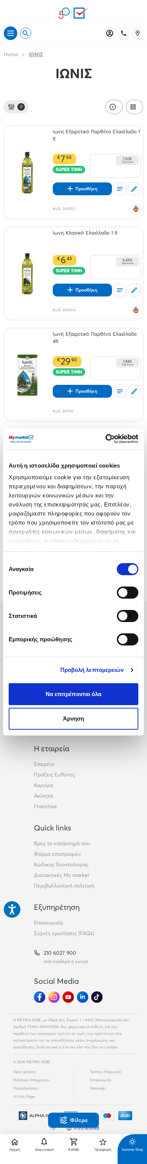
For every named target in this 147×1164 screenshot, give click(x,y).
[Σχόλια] (134, 188)
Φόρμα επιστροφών (57, 854)
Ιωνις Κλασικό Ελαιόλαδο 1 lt (85, 233)
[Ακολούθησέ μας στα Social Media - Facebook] (39, 997)
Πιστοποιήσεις (25, 1088)
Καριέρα (43, 785)
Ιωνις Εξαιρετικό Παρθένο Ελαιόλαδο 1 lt (96, 135)
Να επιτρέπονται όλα (74, 694)
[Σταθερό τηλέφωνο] (123, 33)
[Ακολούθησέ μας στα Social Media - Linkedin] (82, 997)
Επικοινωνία (48, 922)
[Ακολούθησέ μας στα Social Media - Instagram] (54, 997)
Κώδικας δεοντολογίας (61, 864)
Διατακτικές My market (61, 875)
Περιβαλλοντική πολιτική (64, 885)
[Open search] (25, 33)
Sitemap (97, 1088)
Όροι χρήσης (24, 1071)
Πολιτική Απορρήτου (31, 1080)
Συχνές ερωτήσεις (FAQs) (64, 933)
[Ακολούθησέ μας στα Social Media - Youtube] (68, 997)
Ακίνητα (43, 795)
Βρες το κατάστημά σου (62, 843)
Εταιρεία (44, 764)
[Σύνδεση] (109, 33)
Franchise (45, 806)
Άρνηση (73, 718)
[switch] (127, 593)
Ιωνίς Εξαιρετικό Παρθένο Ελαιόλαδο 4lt (95, 337)
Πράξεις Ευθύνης (54, 774)
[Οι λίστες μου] (119, 188)
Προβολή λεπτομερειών (92, 670)
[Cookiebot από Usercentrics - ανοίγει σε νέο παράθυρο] (105, 439)
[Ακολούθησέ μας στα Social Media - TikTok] (97, 997)
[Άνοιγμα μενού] (10, 33)
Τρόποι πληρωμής (105, 1071)
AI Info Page (24, 1096)
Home (11, 54)
